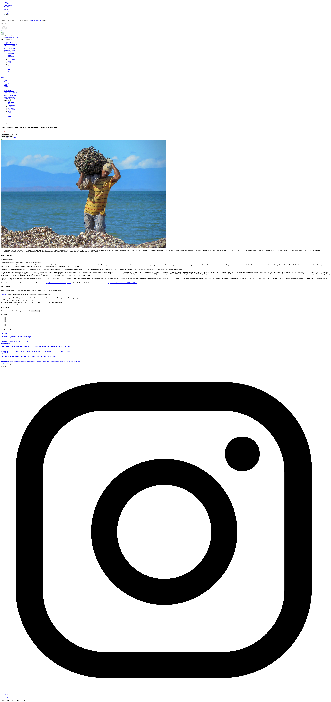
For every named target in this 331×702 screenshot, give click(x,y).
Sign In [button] (7, 14)
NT (8, 72)
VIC (9, 64)
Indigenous (11, 53)
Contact (6, 697)
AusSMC (6, 2)
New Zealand (11, 59)
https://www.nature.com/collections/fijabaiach (58, 283)
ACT (9, 73)
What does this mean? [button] (7, 136)
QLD (9, 65)
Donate (16, 37)
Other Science (11, 56)
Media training (8, 5)
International (11, 108)
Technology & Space (10, 47)
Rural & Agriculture (9, 48)
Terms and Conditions (10, 696)
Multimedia (10, 137)
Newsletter (7, 6)
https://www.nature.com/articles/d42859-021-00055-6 (122, 283)
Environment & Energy (10, 44)
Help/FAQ (7, 11)
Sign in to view (35, 311)
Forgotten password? (35, 20)
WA (9, 69)
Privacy (6, 694)
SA (8, 67)
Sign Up (11, 37)
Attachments (17, 137)
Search (2, 36)
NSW (9, 62)
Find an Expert (5, 37)
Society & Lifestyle (9, 45)
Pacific (9, 61)
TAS (9, 70)
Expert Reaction (26, 137)
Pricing (6, 13)
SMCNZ (6, 3)
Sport (9, 55)
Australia (10, 58)
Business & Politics (9, 50)
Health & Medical (9, 42)
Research (3, 294)
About (6, 9)
